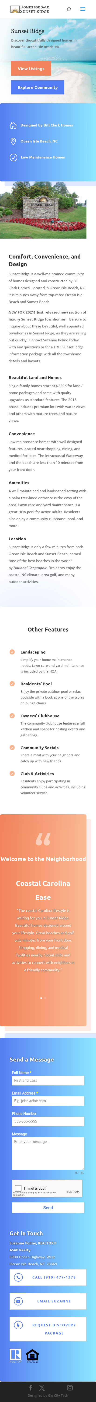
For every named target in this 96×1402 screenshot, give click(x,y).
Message (19, 1134)
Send (48, 1207)
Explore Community (38, 87)
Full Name (21, 1073)
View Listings (31, 68)
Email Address (25, 1093)
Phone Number (24, 1113)
